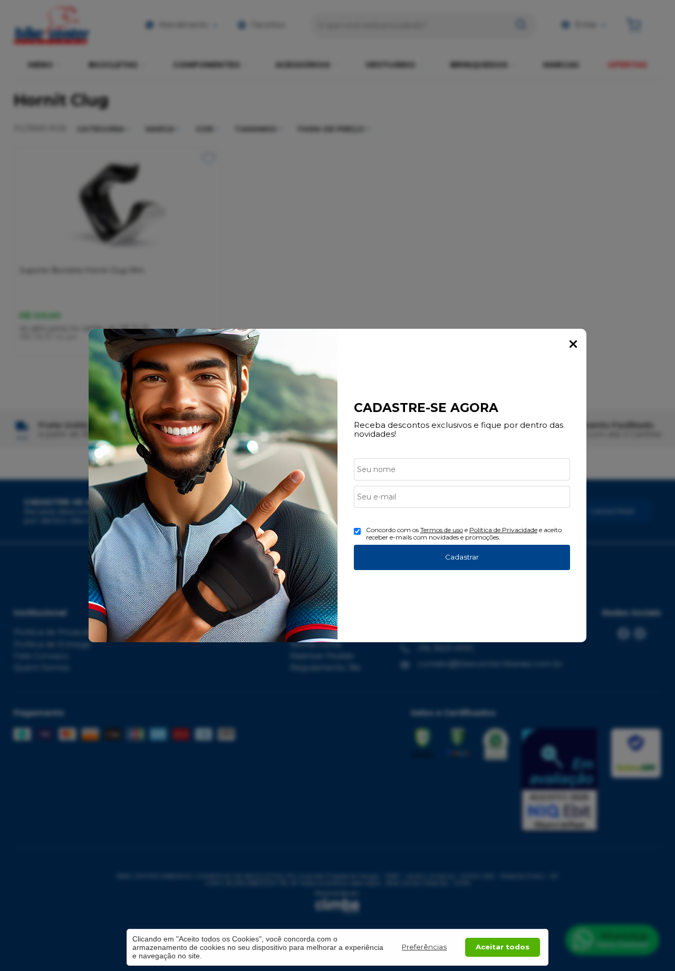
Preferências (424, 947)
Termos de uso (441, 530)
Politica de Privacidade (503, 530)
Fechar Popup (573, 344)
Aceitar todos (502, 947)
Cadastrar (462, 557)
